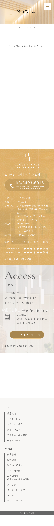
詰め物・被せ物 (15, 465)
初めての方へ (14, 430)
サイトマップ (14, 440)
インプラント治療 (16, 490)
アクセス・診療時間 (17, 435)
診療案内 (11, 413)
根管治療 (11, 460)
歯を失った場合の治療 (18, 479)
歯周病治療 (12, 476)
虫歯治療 (11, 454)
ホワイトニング (15, 501)
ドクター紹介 (14, 419)
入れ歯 (10, 495)
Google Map (26, 334)
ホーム (21, 27)
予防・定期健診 (15, 471)
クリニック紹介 (15, 424)
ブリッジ (11, 485)
